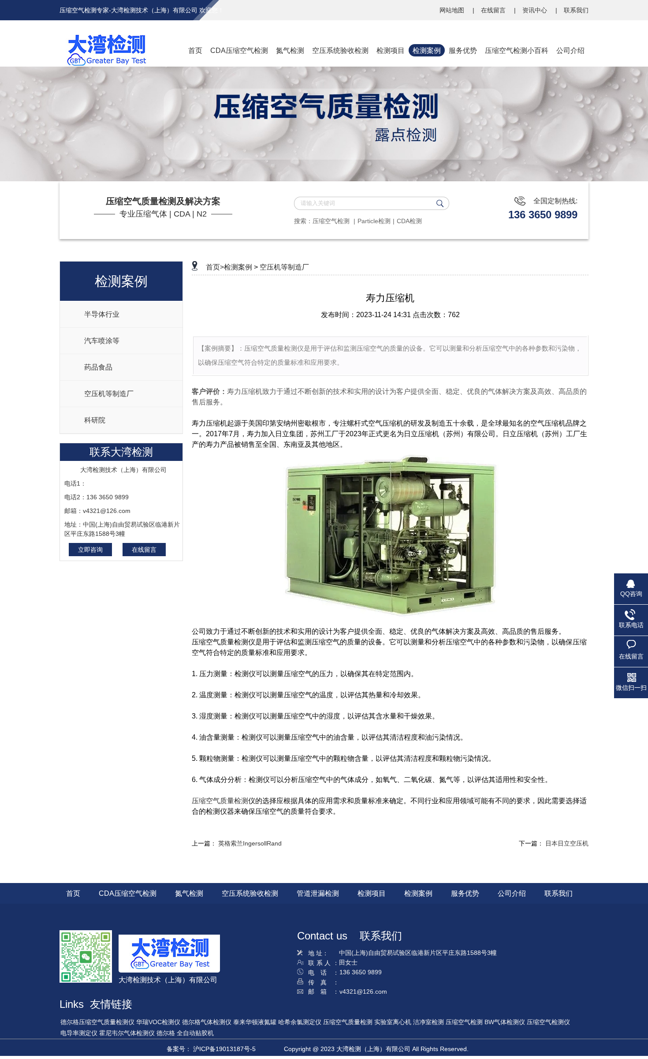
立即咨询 (90, 549)
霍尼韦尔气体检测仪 (127, 1033)
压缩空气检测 (332, 221)
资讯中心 (535, 10)
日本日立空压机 (566, 843)
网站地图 (452, 10)
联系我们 (576, 10)
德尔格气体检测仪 (206, 1021)
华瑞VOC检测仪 (158, 1021)
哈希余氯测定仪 (299, 1021)
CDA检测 (409, 221)
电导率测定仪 (78, 1033)
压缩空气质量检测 (220, 801)
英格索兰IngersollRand (250, 843)
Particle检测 (374, 221)
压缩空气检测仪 (548, 1021)
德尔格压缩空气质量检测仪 (97, 1021)
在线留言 (494, 10)
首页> (215, 267)
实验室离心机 (392, 1021)
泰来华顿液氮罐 (254, 1021)
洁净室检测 (428, 1021)
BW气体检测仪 (504, 1021)
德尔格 (165, 1033)
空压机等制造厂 (284, 267)
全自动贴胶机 (195, 1033)
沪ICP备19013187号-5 (224, 1048)
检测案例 (238, 267)
